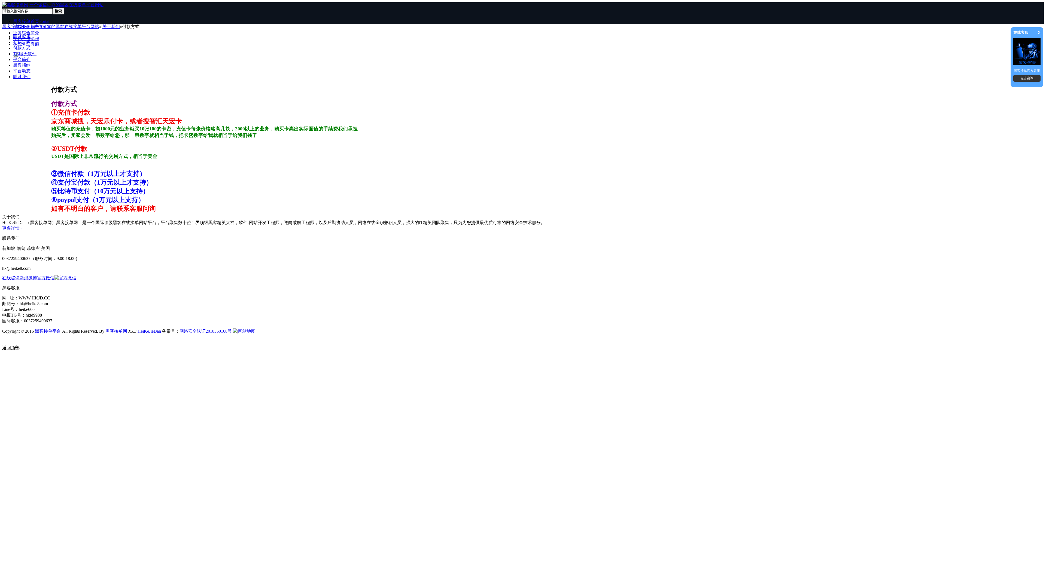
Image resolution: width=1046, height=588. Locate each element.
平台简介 (22, 59)
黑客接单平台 (48, 331)
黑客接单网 (116, 331)
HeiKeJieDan (149, 331)
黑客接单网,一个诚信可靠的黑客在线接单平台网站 (50, 26)
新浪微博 (28, 277)
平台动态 (22, 71)
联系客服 (22, 36)
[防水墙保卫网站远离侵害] (235, 331)
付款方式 (22, 48)
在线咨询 (11, 277)
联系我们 (22, 76)
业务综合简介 (26, 32)
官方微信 (45, 277)
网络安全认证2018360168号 (206, 331)
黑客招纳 (22, 65)
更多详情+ (12, 228)
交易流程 (22, 42)
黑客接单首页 (31, 21)
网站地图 (247, 331)
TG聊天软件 (25, 53)
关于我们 (111, 26)
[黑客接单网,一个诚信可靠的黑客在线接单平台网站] (53, 4)
